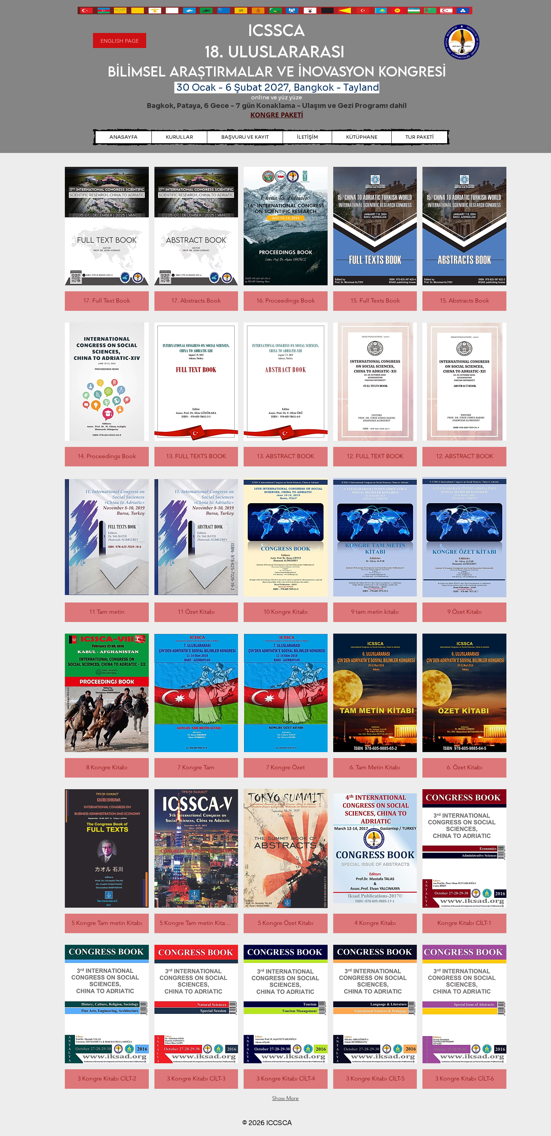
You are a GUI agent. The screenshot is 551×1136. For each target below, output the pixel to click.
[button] (361, 137)
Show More (285, 1098)
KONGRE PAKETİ (276, 115)
